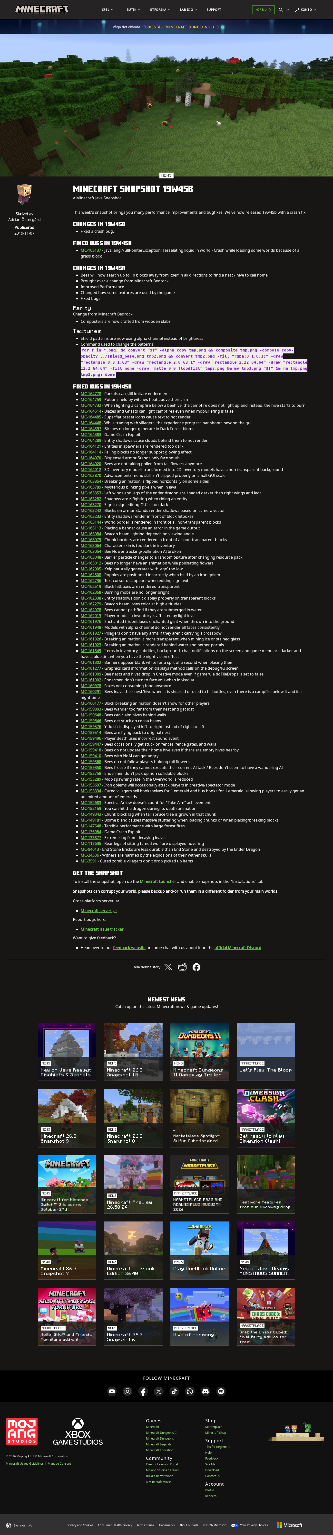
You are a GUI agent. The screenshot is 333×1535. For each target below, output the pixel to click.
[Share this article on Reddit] (182, 967)
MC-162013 (91, 615)
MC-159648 (91, 715)
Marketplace (213, 1427)
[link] (112, 1391)
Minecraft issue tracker (102, 929)
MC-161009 (91, 674)
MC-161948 (91, 627)
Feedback (211, 1458)
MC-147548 (91, 826)
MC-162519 (91, 586)
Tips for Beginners (217, 1447)
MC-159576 (91, 726)
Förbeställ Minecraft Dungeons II (178, 27)
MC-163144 (91, 522)
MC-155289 (91, 779)
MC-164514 (91, 411)
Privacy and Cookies (80, 1525)
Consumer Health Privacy (115, 1525)
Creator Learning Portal (162, 1464)
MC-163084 (91, 533)
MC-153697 (91, 785)
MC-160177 (91, 703)
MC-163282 (91, 498)
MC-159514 (91, 732)
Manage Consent (59, 1463)
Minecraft (152, 1427)
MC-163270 (91, 504)
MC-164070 (91, 458)
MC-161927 (91, 633)
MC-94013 (90, 849)
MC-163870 (91, 475)
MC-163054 (91, 551)
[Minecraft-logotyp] (42, 9)
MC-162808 (91, 574)
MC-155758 (91, 773)
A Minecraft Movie (158, 1482)
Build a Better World (159, 1476)
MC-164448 (91, 422)
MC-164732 (91, 405)
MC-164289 (91, 440)
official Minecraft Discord (238, 947)
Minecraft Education (159, 1450)
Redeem (210, 1496)
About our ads (188, 1525)
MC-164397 (91, 428)
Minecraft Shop (215, 1433)
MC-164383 (91, 434)
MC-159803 (91, 709)
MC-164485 (91, 417)
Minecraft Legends (158, 1444)
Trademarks (167, 1525)
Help (208, 1453)
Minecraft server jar (99, 910)
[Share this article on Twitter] (168, 967)
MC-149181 (91, 820)
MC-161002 (91, 680)
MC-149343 (91, 814)
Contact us (212, 1476)
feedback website (129, 947)
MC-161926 (91, 639)
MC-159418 (91, 750)
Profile (209, 1490)
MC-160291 (91, 691)
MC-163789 (91, 487)
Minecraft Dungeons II (161, 1433)
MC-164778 (91, 393)
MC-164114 (91, 452)
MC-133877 (91, 837)
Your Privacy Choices (253, 1525)
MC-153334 (91, 791)
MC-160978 (91, 685)
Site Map (211, 1464)
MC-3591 (89, 861)
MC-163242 (91, 510)
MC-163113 (91, 528)
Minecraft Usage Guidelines (25, 1463)
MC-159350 (91, 767)
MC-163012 (91, 563)
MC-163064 (91, 545)
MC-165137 (91, 250)
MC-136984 (91, 831)
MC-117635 (91, 843)
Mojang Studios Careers (162, 1470)
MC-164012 (91, 469)
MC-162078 (91, 609)
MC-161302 (91, 662)
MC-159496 (91, 738)
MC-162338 (91, 598)
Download (212, 1470)
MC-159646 (91, 720)
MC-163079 (91, 539)
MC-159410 (91, 755)
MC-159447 (91, 744)
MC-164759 (91, 399)
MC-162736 (91, 580)
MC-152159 (91, 808)
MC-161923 (91, 644)
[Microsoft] (289, 1525)
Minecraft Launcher (158, 881)
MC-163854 (91, 481)
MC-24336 (90, 855)
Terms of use (145, 1525)
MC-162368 (91, 592)
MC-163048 (91, 557)
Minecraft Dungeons (160, 1438)
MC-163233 (91, 516)
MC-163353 (91, 493)
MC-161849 (91, 650)
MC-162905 (91, 569)
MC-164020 (91, 463)
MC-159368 (91, 761)
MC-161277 (91, 668)
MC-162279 (91, 604)
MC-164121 (91, 446)
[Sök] (285, 9)
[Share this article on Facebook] (196, 967)
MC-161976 (91, 621)
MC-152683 (91, 802)
